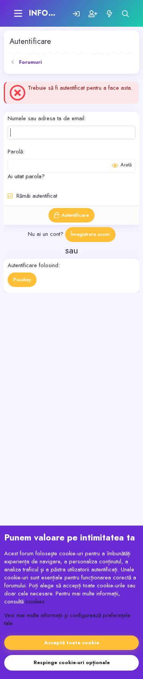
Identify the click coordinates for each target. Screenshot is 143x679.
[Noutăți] (109, 13)
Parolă (15, 151)
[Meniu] (18, 13)
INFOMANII (50, 13)
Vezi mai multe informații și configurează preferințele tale (67, 619)
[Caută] (125, 13)
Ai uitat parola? (26, 176)
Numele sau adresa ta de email (46, 118)
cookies (35, 601)
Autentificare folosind (33, 265)
